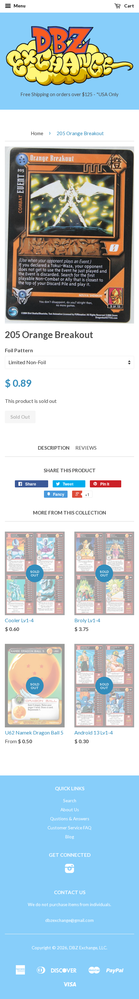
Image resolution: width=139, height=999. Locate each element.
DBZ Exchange (83, 947)
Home (37, 133)
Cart (128, 5)
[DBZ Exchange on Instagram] (70, 870)
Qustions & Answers (69, 818)
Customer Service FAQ (69, 827)
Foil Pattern (19, 350)
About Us (69, 809)
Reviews (86, 448)
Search (69, 800)
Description (54, 448)
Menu (19, 5)
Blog (69, 836)
